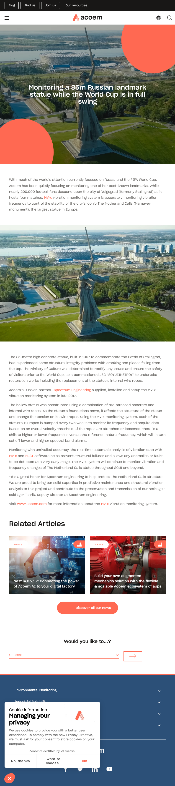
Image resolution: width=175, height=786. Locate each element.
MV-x (48, 198)
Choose (15, 655)
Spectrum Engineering (72, 390)
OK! (84, 761)
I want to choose (52, 761)
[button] (9, 778)
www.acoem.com (32, 504)
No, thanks (20, 761)
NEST (29, 456)
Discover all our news (93, 608)
